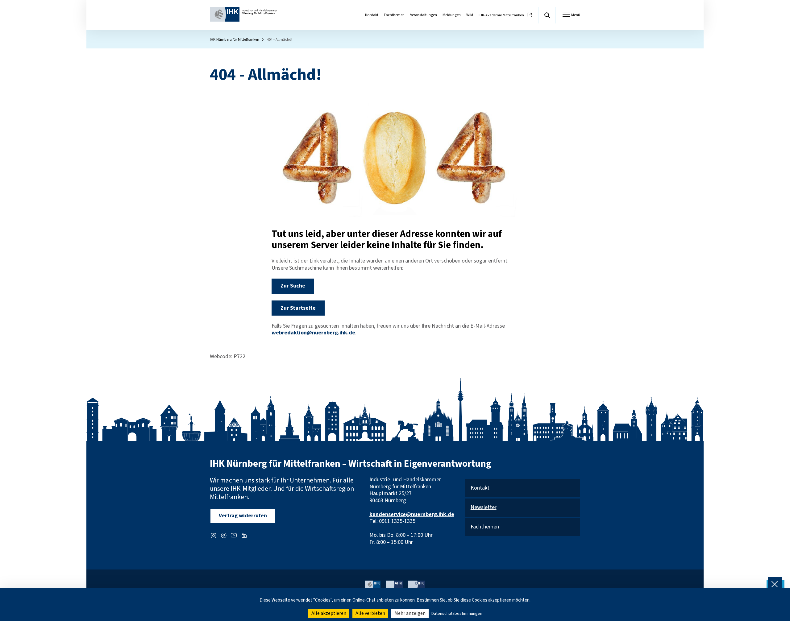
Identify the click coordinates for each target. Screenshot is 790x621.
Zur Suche (293, 286)
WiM (469, 15)
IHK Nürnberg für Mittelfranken (234, 39)
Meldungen (452, 15)
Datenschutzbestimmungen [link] (456, 614)
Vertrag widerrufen (243, 516)
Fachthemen (394, 15)
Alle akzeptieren (328, 613)
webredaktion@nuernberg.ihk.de (313, 333)
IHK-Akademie (501, 15)
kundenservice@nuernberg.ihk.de (411, 514)
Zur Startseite (298, 308)
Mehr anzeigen (410, 613)
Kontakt (371, 15)
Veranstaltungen (423, 15)
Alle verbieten (370, 613)
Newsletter (484, 507)
